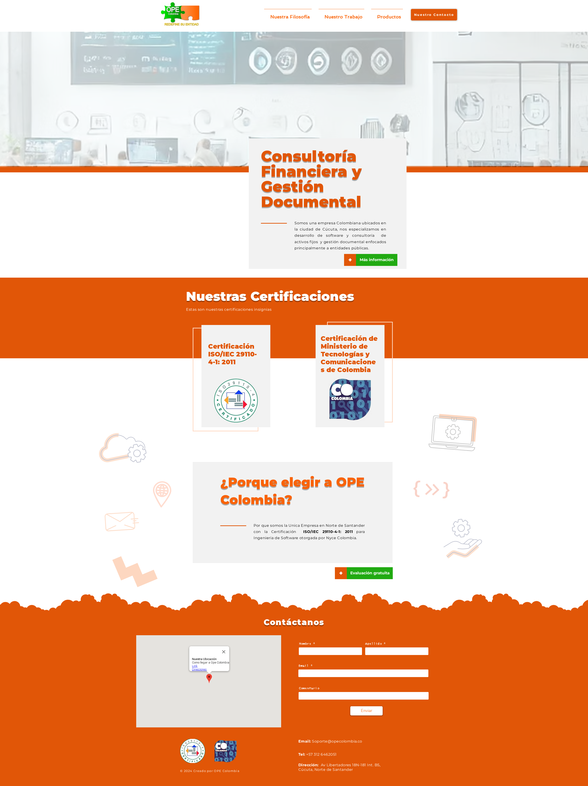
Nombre (305, 643)
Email (303, 665)
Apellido (373, 643)
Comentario (309, 688)
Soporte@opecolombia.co (337, 741)
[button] (341, 573)
